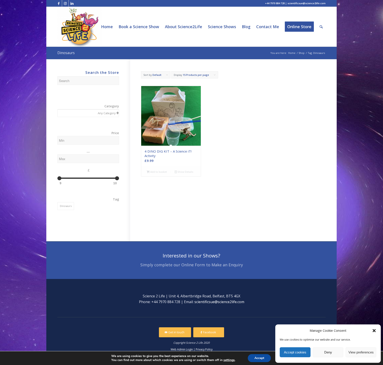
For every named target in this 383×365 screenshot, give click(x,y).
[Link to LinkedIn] (72, 3)
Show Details (185, 171)
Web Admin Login (182, 349)
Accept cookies (295, 352)
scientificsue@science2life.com (219, 301)
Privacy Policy (204, 349)
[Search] (321, 27)
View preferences (361, 352)
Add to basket (158, 171)
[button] (374, 330)
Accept (259, 358)
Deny (328, 352)
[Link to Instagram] (65, 3)
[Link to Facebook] (58, 3)
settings (229, 360)
